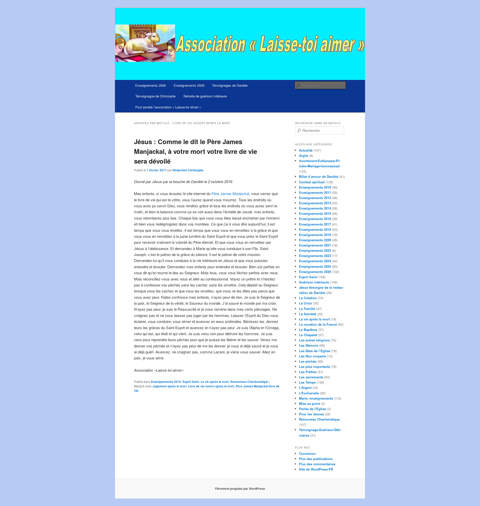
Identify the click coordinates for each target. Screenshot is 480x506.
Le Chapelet (308, 334)
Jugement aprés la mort (169, 386)
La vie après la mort (214, 381)
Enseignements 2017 (315, 224)
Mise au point (309, 403)
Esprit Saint (190, 381)
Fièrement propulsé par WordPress (240, 488)
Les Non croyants (312, 356)
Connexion (307, 453)
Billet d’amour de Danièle (318, 176)
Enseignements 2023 (315, 255)
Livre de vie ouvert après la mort (211, 386)
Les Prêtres (307, 371)
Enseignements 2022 (315, 250)
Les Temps (307, 382)
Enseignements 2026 (150, 85)
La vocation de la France (318, 324)
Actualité (305, 150)
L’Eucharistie (309, 393)
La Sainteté (307, 313)
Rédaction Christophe (188, 170)
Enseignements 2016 (166, 381)
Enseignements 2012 (315, 197)
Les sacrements (311, 377)
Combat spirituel (312, 182)
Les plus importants (314, 366)
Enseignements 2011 (315, 192)
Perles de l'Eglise (312, 408)
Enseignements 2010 (315, 187)
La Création (308, 297)
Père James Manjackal (230, 193)
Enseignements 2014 (315, 208)
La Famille (307, 308)
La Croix (305, 303)
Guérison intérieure (314, 282)
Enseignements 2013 (315, 203)
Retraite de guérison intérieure (205, 96)
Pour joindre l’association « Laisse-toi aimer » (168, 107)
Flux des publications (315, 458)
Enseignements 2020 (315, 240)
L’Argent (305, 387)
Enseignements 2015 (315, 213)
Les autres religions (314, 340)
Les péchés (307, 361)
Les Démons (308, 345)
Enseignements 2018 (315, 229)
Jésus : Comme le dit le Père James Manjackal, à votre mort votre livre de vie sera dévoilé (195, 151)
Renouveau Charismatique (249, 381)
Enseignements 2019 (315, 234)
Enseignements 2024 (315, 260)
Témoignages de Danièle (230, 85)
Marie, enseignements (316, 398)
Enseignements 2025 (189, 85)
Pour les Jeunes (311, 414)
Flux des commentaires (317, 464)
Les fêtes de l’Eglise (314, 350)
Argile (303, 155)
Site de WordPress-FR (316, 469)
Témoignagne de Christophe (155, 96)
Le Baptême (308, 329)
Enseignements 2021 (315, 245)
